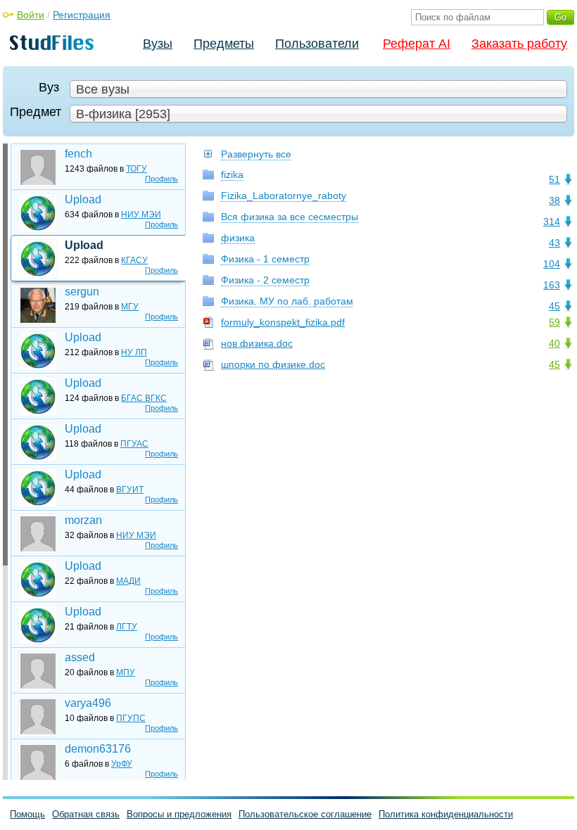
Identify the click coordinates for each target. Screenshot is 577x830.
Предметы (224, 44)
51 (554, 179)
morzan (83, 520)
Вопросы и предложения (179, 814)
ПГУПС (131, 718)
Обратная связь (86, 814)
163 (551, 284)
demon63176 (98, 749)
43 (554, 242)
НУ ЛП (134, 352)
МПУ (125, 672)
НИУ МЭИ (141, 214)
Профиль (161, 178)
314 (551, 221)
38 (554, 200)
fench (78, 154)
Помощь (27, 814)
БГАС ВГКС (144, 398)
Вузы (157, 44)
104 (551, 263)
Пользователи (317, 44)
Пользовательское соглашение (305, 814)
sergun (82, 292)
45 (554, 306)
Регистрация (81, 14)
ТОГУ (136, 169)
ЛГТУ (126, 627)
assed (80, 657)
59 (554, 322)
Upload (83, 199)
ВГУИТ (130, 489)
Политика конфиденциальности (446, 814)
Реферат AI (416, 44)
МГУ (130, 307)
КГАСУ (134, 260)
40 (554, 343)
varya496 (88, 703)
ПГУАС (134, 444)
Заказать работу (519, 44)
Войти (30, 14)
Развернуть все (256, 154)
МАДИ (128, 581)
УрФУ (121, 764)
